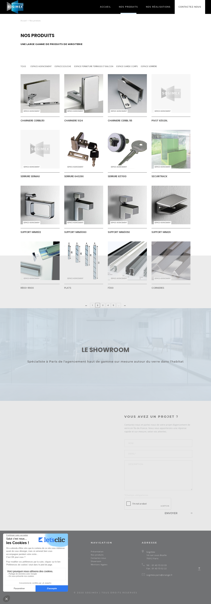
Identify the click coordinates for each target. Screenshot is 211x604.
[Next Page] (124, 305)
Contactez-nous (190, 7)
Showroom (96, 561)
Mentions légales (99, 564)
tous (23, 66)
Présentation (97, 551)
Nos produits (128, 7)
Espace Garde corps (127, 66)
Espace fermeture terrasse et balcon (93, 66)
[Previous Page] (86, 305)
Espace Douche (63, 66)
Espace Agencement (41, 66)
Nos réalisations (158, 7)
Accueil (105, 7)
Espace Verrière (149, 66)
